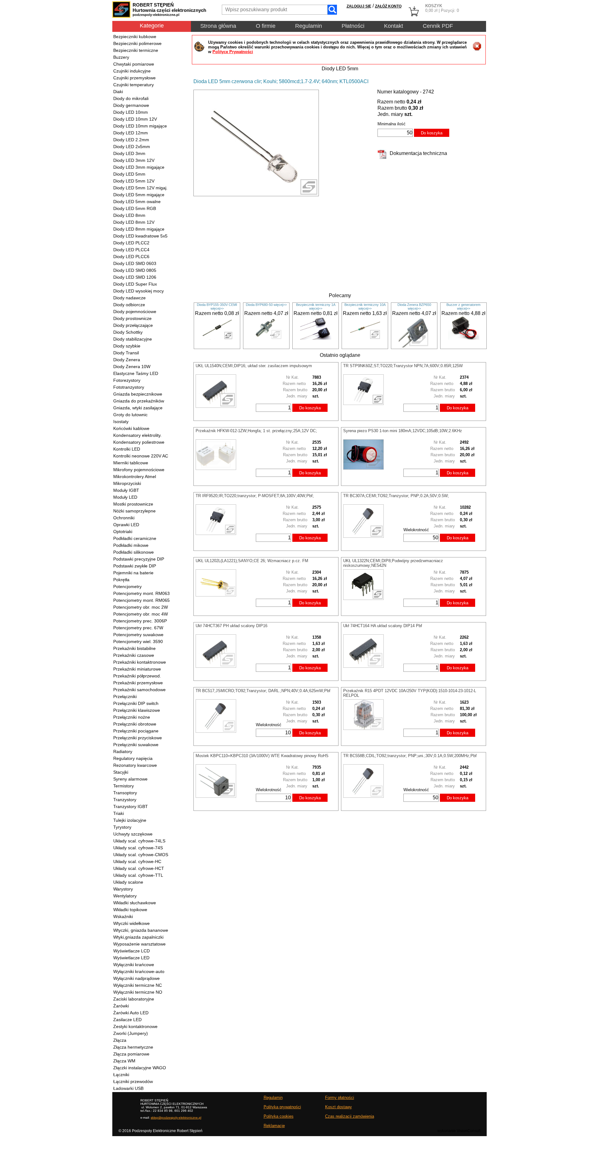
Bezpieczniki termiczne (135, 50)
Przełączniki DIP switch (135, 703)
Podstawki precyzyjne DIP (138, 559)
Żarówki (121, 1005)
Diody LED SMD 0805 (134, 270)
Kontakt (393, 26)
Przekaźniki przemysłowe (138, 682)
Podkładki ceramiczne (134, 538)
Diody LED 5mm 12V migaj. (140, 187)
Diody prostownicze (132, 318)
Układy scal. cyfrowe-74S (138, 847)
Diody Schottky (128, 332)
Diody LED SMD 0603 (134, 263)
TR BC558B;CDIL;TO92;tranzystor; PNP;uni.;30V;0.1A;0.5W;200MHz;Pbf (410, 755)
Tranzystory (124, 799)
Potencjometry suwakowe (138, 634)
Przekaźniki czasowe (133, 655)
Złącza (119, 1040)
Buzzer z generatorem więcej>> (463, 306)
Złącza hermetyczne (133, 1047)
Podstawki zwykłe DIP (134, 565)
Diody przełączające (133, 325)
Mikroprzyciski (127, 483)
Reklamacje (274, 1125)
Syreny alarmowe (130, 778)
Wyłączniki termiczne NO (137, 992)
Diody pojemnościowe (134, 311)
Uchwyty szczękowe (133, 833)
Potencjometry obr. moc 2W (140, 607)
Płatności (353, 26)
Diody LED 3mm (129, 153)
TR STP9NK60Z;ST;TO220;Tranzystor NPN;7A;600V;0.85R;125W (403, 365)
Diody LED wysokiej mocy (138, 290)
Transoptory (125, 792)
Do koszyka (431, 133)
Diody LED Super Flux (135, 284)
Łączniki (121, 1074)
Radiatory (122, 751)
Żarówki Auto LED (131, 1012)
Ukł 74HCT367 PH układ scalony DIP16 (231, 625)
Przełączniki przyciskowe (137, 737)
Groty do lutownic (130, 414)
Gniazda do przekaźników (138, 400)
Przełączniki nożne (131, 717)
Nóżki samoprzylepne (134, 510)
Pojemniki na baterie (133, 572)
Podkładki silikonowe (133, 552)
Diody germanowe (131, 105)
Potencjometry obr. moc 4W (140, 613)
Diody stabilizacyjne (132, 339)
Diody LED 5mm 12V (133, 180)
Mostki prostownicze (133, 504)
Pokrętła (121, 579)
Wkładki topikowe (130, 909)
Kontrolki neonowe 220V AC (140, 455)
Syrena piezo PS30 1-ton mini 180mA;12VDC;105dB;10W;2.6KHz (402, 430)
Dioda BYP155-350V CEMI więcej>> (217, 306)
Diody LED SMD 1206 (134, 277)
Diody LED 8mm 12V (133, 222)
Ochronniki (123, 517)
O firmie (265, 26)
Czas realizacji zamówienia (349, 1116)
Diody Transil (126, 352)
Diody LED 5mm (129, 174)
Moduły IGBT (126, 490)
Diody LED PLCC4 (131, 249)
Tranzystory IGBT (130, 806)
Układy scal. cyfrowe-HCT (138, 868)
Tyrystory (122, 827)
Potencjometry (127, 586)
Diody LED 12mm (130, 132)
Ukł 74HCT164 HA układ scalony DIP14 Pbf (382, 625)
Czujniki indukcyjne (132, 70)
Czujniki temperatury (133, 84)
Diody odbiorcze (129, 304)
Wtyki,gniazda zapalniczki (138, 937)
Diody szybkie (126, 345)
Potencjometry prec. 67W (138, 627)
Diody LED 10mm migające (140, 125)
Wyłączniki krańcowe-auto (138, 971)
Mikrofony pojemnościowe (138, 469)
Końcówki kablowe (131, 428)
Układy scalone (128, 882)
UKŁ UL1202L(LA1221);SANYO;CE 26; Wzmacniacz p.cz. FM (252, 560)
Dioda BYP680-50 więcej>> (266, 305)
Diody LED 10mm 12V (135, 119)
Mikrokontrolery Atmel (134, 476)
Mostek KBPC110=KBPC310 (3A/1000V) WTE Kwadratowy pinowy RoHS (262, 755)
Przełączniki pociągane (135, 730)
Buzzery (121, 57)
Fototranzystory (128, 387)
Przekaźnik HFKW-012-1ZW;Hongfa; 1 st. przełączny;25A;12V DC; (256, 430)
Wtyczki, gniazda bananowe (140, 930)
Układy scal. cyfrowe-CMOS (140, 854)
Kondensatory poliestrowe (138, 442)
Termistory (123, 785)
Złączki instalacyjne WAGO (139, 1067)
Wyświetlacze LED (131, 957)
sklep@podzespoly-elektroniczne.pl (176, 1117)
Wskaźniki (123, 916)
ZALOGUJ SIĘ (359, 6)
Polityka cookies (279, 1116)
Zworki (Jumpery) (130, 1033)
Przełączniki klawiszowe (136, 710)
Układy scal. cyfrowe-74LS (139, 840)
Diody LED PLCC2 (131, 242)
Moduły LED (125, 497)
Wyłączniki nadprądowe (136, 978)
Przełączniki (125, 696)
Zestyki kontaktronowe (135, 1026)
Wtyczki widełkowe (131, 923)
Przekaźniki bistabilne (134, 648)
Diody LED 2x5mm (131, 146)
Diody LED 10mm (130, 112)
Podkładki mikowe (131, 545)
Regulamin (308, 26)
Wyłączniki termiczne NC (137, 985)
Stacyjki (120, 772)
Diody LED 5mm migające (138, 194)
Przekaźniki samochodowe (139, 689)
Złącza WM (124, 1060)
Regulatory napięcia (133, 758)
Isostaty (121, 421)
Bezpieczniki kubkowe (134, 36)
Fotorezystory (126, 380)
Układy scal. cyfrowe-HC (137, 861)
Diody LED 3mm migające (138, 167)
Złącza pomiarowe (131, 1053)
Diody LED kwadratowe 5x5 (140, 235)
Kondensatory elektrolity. (137, 435)
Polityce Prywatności (232, 51)
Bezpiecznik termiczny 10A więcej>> (365, 306)
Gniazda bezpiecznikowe (137, 394)
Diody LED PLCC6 (131, 256)
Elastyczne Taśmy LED (135, 373)
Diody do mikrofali (131, 98)
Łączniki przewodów (133, 1081)
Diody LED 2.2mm (131, 139)
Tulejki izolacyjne (129, 820)
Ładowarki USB (128, 1088)
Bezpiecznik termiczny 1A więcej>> (315, 306)
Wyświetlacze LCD (131, 950)
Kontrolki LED (126, 449)
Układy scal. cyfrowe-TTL (138, 875)
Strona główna (218, 26)
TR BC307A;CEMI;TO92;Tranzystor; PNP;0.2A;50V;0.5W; (396, 495)
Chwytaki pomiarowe (133, 64)
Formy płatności (339, 1097)
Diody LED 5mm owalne (137, 201)
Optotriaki (122, 531)
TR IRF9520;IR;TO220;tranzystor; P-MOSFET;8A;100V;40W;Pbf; (255, 495)
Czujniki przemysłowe (134, 77)
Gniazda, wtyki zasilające (138, 407)
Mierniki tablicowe (130, 462)
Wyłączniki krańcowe (133, 964)
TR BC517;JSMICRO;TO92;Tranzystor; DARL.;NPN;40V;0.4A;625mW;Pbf (263, 690)
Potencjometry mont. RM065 (141, 600)
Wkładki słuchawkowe (134, 902)
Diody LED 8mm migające (138, 229)
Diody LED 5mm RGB (134, 208)
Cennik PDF (438, 26)
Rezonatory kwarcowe (135, 765)
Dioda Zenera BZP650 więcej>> (414, 306)
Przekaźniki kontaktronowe (139, 662)
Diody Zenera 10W (131, 366)
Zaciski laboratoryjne (133, 998)
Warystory (123, 888)
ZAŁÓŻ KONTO (388, 6)
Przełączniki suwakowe (135, 744)
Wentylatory (125, 895)
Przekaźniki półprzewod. (137, 675)
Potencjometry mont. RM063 (141, 593)
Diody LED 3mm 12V (133, 160)
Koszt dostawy (338, 1107)
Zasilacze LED (127, 1019)
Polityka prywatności (282, 1107)
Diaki (118, 91)
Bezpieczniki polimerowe (137, 43)
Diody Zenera (126, 359)
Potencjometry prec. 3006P (140, 620)
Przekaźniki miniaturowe (137, 668)
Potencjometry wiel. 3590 (138, 641)
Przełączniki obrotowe (134, 723)
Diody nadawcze (129, 297)
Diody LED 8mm (129, 215)
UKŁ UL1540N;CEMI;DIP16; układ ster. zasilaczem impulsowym (254, 365)
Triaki (118, 813)
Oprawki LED (126, 524)
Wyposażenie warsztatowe (139, 943)
